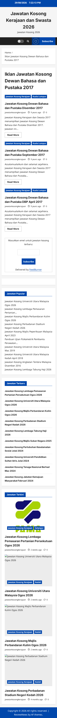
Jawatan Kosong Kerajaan (18, 96)
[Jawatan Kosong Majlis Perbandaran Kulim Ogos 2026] (28, 620)
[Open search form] (28, 41)
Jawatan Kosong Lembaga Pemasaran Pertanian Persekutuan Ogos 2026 (28, 541)
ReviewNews (20, 714)
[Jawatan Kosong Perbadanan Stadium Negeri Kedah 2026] (28, 670)
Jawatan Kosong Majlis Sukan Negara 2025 (28, 440)
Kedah (38, 582)
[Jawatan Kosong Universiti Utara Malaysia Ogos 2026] (28, 570)
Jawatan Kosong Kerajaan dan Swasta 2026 (28, 20)
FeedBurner (35, 269)
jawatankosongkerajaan (15, 112)
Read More (14, 135)
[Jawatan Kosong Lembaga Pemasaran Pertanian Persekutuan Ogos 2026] (28, 516)
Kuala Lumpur (39, 96)
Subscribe (47, 41)
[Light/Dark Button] (21, 41)
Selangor (39, 528)
